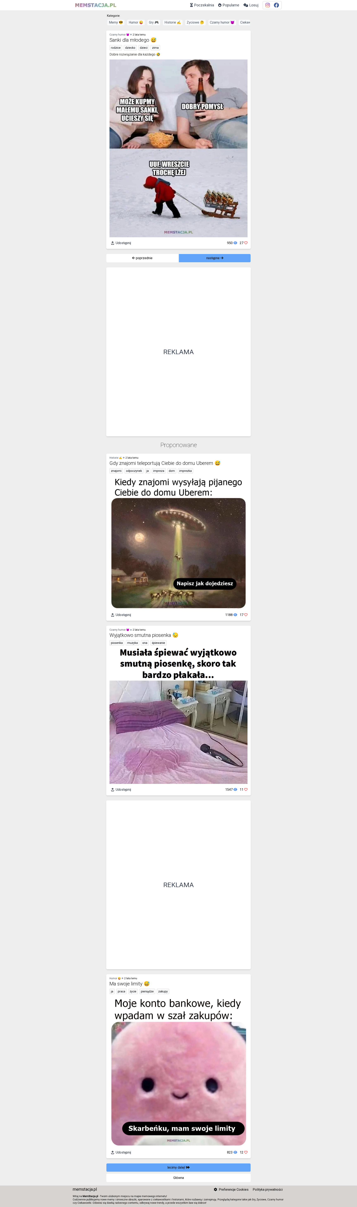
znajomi (116, 470)
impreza (158, 470)
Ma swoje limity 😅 (129, 984)
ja (147, 470)
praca (121, 991)
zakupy (163, 991)
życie (133, 991)
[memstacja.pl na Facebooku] (276, 5)
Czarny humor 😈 (222, 22)
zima (155, 47)
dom (172, 470)
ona (144, 642)
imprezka (185, 470)
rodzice (116, 47)
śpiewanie (158, 642)
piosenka (117, 642)
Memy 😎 (116, 22)
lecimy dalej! (176, 1167)
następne (213, 258)
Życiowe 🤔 (195, 22)
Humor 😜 (136, 22)
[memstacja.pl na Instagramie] (267, 5)
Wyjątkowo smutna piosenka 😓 (143, 635)
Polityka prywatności (268, 1190)
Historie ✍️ (172, 22)
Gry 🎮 (154, 22)
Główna (178, 1178)
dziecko (130, 47)
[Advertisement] (178, 352)
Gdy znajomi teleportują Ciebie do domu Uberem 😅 (165, 463)
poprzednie (143, 258)
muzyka (132, 642)
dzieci (144, 47)
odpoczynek (134, 470)
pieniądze (147, 991)
